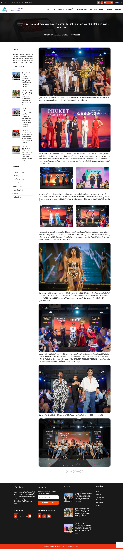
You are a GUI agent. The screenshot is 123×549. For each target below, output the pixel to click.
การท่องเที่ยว (70, 9)
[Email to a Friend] (74, 471)
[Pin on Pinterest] (78, 471)
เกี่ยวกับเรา (110, 9)
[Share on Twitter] (71, 471)
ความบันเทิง (88, 9)
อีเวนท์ (14, 194)
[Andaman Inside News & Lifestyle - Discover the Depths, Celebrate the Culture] (19, 9)
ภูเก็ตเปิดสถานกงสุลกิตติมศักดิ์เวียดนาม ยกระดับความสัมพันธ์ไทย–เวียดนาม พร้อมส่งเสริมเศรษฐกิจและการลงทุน (27, 136)
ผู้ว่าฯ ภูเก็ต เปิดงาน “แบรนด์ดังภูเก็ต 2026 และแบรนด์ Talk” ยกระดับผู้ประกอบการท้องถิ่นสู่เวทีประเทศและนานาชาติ (26, 79)
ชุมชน (95, 9)
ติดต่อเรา (118, 9)
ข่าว (55, 9)
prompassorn (74, 35)
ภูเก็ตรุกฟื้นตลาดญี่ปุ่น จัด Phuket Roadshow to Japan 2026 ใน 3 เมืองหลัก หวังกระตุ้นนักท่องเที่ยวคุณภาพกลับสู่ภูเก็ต (27, 153)
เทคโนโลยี (102, 9)
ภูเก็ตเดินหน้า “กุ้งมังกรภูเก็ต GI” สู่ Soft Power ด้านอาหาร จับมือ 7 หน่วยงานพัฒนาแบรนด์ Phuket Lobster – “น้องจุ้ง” (27, 97)
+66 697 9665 (23, 516)
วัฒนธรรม (61, 9)
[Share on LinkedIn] (81, 471)
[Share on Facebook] (67, 471)
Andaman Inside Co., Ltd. (62, 546)
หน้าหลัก (49, 9)
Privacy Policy (75, 546)
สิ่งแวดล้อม (79, 9)
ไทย (116, 3)
